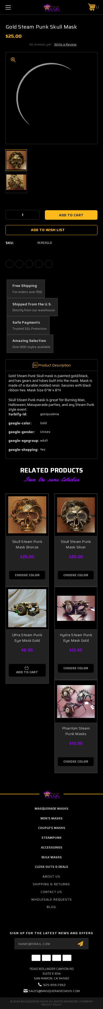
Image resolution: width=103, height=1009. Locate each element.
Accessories (51, 847)
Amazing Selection (29, 340)
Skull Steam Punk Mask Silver (76, 544)
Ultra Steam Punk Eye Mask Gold (27, 637)
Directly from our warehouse (33, 310)
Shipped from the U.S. (32, 304)
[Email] (19, 264)
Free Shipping (24, 285)
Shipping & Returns (51, 884)
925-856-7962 (54, 984)
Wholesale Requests (51, 899)
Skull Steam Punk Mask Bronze (27, 544)
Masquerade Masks (51, 808)
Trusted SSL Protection (29, 329)
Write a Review (65, 44)
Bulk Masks (51, 857)
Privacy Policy (51, 1005)
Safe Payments (26, 322)
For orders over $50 (27, 292)
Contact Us (51, 891)
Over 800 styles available (31, 347)
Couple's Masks (51, 827)
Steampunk (51, 837)
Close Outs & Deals (51, 866)
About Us (51, 876)
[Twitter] (39, 264)
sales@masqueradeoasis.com (54, 990)
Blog (51, 906)
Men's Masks (51, 818)
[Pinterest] (49, 264)
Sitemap (86, 1001)
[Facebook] (9, 264)
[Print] (29, 264)
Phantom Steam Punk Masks (76, 731)
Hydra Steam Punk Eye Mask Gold (76, 637)
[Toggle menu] (15, 7)
